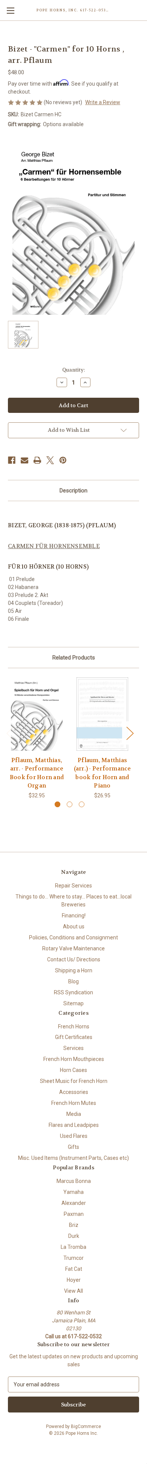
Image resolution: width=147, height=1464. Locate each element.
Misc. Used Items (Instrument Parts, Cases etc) (73, 1158)
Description (73, 490)
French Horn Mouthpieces (73, 1059)
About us (73, 926)
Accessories (73, 1092)
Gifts (73, 1147)
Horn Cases (73, 1070)
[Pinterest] (63, 460)
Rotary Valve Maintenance (73, 948)
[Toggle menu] (10, 10)
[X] (50, 460)
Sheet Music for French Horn (73, 1081)
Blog (73, 981)
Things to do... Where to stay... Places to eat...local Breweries (73, 901)
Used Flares (73, 1136)
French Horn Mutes (73, 1103)
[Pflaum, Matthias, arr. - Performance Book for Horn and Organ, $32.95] (36, 714)
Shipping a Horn (73, 970)
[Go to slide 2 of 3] (69, 804)
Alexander (73, 1203)
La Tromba (73, 1247)
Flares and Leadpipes (74, 1125)
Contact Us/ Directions (73, 959)
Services (73, 1048)
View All (73, 1291)
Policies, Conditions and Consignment (73, 937)
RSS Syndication (73, 992)
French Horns (73, 1026)
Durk (73, 1236)
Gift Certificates (73, 1037)
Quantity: (73, 370)
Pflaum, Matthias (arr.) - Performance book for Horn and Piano (102, 773)
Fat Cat (73, 1269)
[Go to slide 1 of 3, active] (57, 804)
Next (129, 732)
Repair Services (73, 886)
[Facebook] (11, 460)
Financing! (74, 915)
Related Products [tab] (73, 657)
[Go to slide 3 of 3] (81, 804)
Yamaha (73, 1192)
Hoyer (74, 1280)
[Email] (24, 460)
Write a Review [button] (102, 102)
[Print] (37, 460)
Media (73, 1114)
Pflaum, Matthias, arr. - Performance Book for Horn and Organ (37, 773)
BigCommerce (86, 1426)
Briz (73, 1225)
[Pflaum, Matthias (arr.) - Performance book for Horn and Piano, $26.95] (102, 714)
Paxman (74, 1214)
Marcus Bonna (74, 1181)
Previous (9, 732)
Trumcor (73, 1258)
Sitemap (73, 1003)
